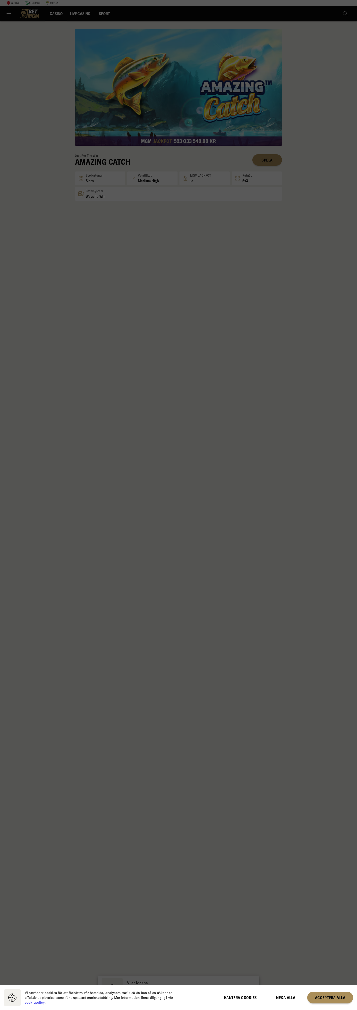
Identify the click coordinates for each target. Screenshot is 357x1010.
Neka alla (285, 997)
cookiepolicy (35, 1002)
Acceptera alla (330, 997)
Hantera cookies (240, 997)
